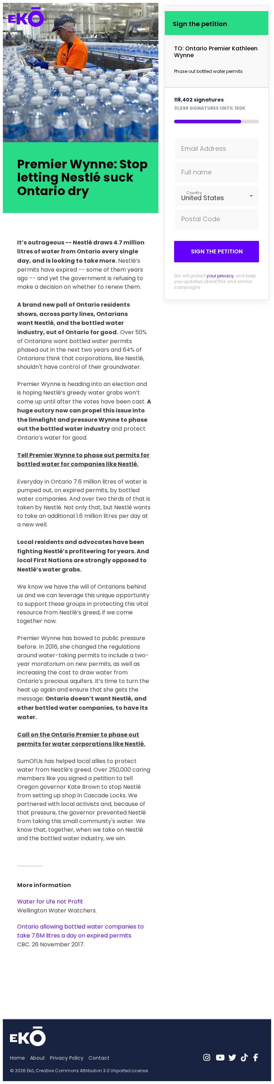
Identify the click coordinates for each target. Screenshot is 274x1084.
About (37, 1057)
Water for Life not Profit (50, 901)
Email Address (203, 148)
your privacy (220, 276)
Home (17, 1057)
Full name (196, 172)
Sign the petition (217, 251)
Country (194, 192)
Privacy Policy (66, 1057)
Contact (99, 1057)
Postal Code (200, 218)
